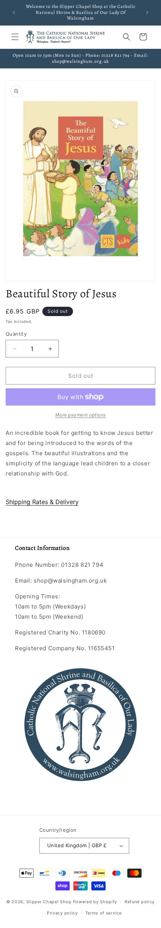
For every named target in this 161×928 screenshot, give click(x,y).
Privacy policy (62, 913)
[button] (15, 37)
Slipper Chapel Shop (49, 901)
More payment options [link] (80, 415)
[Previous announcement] (14, 12)
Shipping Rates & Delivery (42, 502)
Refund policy (140, 901)
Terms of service (103, 913)
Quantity (16, 334)
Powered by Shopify (95, 901)
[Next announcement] (147, 12)
